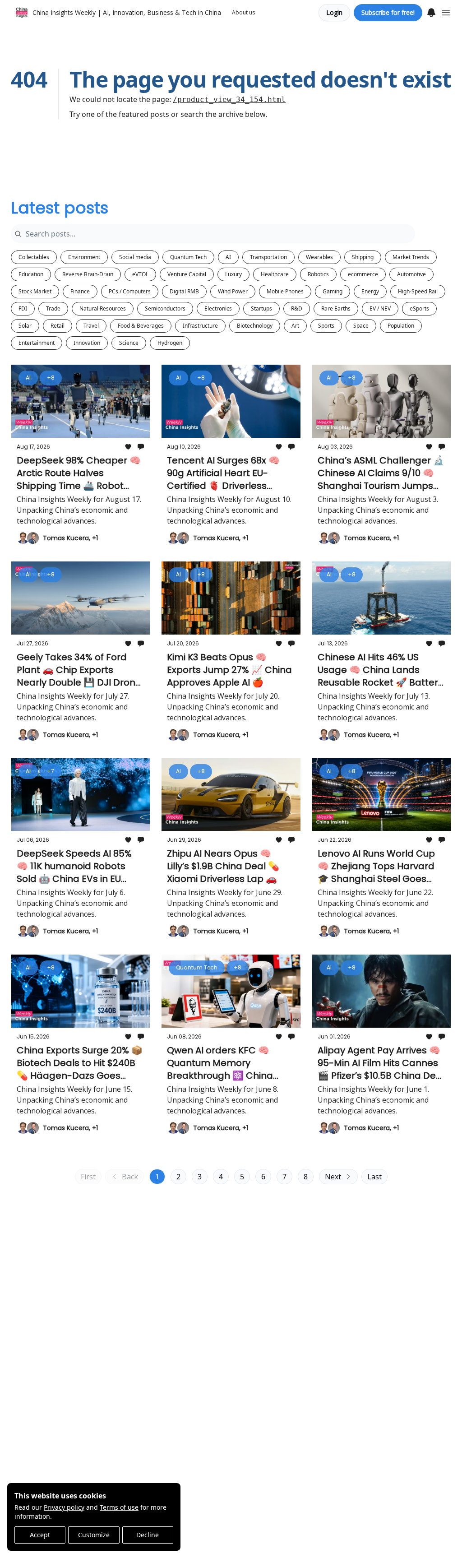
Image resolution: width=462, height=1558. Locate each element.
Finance (80, 291)
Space (361, 325)
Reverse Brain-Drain (87, 274)
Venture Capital (186, 274)
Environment (84, 257)
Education (30, 274)
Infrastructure (200, 325)
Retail (58, 325)
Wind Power (233, 291)
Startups (261, 308)
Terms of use (119, 1507)
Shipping (363, 257)
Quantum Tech (188, 257)
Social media (135, 257)
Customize (94, 1534)
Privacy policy (64, 1507)
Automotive (411, 274)
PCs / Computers (130, 291)
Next (333, 1177)
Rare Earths (336, 308)
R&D (296, 308)
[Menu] (431, 11)
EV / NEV (380, 308)
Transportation (268, 257)
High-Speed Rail (418, 291)
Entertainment (36, 343)
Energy (370, 291)
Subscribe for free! (388, 12)
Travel (91, 325)
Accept (40, 1534)
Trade (53, 308)
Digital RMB (184, 291)
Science (129, 343)
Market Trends (411, 257)
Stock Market (34, 291)
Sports (326, 325)
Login (334, 12)
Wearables (319, 257)
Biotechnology (255, 325)
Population (401, 325)
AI (228, 257)
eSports (419, 308)
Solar (25, 325)
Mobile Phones (285, 291)
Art (295, 325)
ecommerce (363, 274)
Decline (147, 1534)
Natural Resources (102, 308)
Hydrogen (169, 343)
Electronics (218, 308)
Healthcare (275, 274)
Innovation (87, 343)
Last (374, 1177)
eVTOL (140, 274)
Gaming (332, 291)
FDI (22, 308)
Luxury (233, 274)
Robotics (318, 274)
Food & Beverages (141, 325)
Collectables (33, 257)
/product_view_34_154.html (229, 99)
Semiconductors (165, 308)
